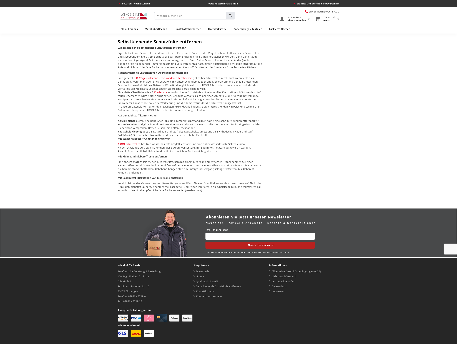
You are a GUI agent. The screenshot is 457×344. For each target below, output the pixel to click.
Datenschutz (279, 286)
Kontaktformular (206, 291)
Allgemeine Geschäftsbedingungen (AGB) (296, 271)
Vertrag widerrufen (283, 281)
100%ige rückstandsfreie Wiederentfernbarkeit (164, 78)
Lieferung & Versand (284, 276)
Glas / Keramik (129, 29)
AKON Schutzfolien (129, 144)
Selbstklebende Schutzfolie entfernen (218, 286)
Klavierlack (160, 92)
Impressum (278, 291)
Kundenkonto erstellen (209, 296)
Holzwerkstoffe (217, 29)
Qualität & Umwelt (207, 281)
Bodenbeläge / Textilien (247, 29)
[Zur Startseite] (134, 16)
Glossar (200, 276)
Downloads (202, 271)
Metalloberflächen (156, 29)
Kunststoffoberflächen (187, 29)
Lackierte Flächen (279, 29)
